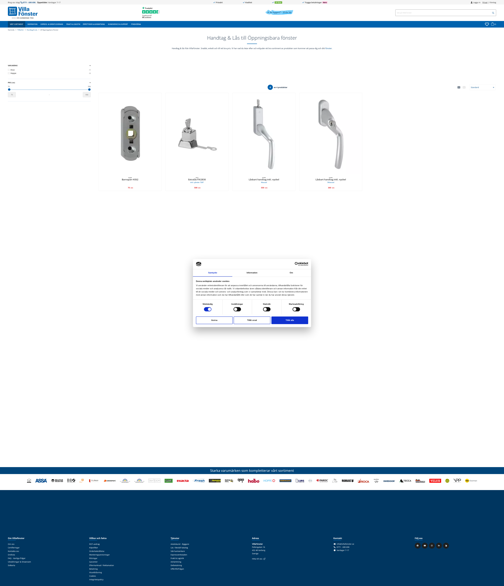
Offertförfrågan (177, 569)
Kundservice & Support (118, 24)
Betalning (93, 569)
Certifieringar (14, 547)
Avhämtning (176, 562)
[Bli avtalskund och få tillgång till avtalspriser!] (279, 14)
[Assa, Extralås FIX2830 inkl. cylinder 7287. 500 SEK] (197, 134)
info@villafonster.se (345, 544)
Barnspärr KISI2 (130, 179)
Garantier (93, 562)
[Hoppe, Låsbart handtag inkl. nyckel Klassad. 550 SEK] (264, 134)
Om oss (11, 544)
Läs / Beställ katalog (179, 547)
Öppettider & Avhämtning (94, 24)
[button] (493, 13)
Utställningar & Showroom (19, 562)
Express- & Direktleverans (52, 24)
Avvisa (214, 320)
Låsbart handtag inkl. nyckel (264, 180)
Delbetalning (176, 565)
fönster (328, 48)
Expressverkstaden (179, 555)
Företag (493, 2)
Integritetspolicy (96, 579)
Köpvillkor (93, 547)
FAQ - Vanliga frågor (16, 558)
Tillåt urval (252, 320)
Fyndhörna (136, 24)
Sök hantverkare (178, 551)
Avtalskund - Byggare (180, 544)
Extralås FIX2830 (197, 180)
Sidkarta (11, 565)
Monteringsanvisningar (99, 555)
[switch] (237, 309)
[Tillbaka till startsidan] (23, 11)
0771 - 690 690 (29, 2)
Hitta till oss (257, 559)
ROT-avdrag (94, 544)
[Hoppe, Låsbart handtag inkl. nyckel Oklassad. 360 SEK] (331, 134)
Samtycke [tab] (212, 273)
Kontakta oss (13, 551)
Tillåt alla (290, 320)
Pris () (11, 83)
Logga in (477, 2)
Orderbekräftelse (96, 551)
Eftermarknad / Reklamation (101, 565)
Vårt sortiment (16, 24)
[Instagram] (432, 545)
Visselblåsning (95, 572)
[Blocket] (446, 545)
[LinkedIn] (439, 545)
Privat (484, 2)
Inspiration (32, 24)
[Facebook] (418, 545)
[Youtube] (425, 545)
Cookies (92, 576)
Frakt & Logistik (73, 24)
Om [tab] (291, 273)
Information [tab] (252, 273)
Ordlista (11, 555)
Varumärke (13, 66)
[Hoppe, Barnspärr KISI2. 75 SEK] (130, 134)
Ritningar (93, 558)
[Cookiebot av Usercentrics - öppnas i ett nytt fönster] (296, 264)
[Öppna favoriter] (487, 24)
